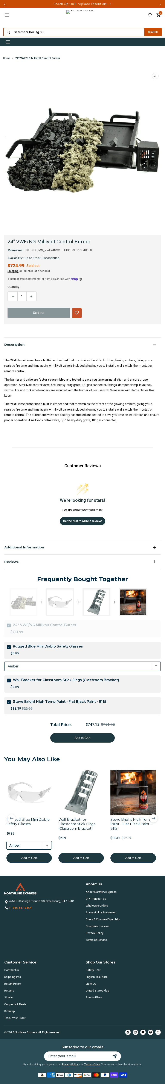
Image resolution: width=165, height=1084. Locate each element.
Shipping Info (12, 976)
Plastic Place (94, 997)
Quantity (13, 287)
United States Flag (97, 990)
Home (6, 58)
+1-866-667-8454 (20, 907)
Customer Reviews (97, 926)
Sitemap (9, 1011)
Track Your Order (14, 1018)
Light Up (91, 983)
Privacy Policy (94, 933)
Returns (9, 990)
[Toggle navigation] (7, 42)
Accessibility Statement (101, 912)
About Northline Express (101, 891)
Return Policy (12, 983)
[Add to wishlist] (150, 15)
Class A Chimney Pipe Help (103, 919)
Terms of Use (92, 1064)
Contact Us (11, 970)
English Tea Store (96, 976)
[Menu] (7, 15)
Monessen (15, 250)
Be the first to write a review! (82, 521)
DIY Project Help (96, 898)
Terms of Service (96, 939)
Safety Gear (93, 970)
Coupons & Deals (15, 1004)
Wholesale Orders (97, 905)
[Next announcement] (160, 4)
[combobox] (72, 32)
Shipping (13, 271)
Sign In (8, 997)
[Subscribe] (115, 1056)
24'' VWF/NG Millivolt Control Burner (37, 58)
